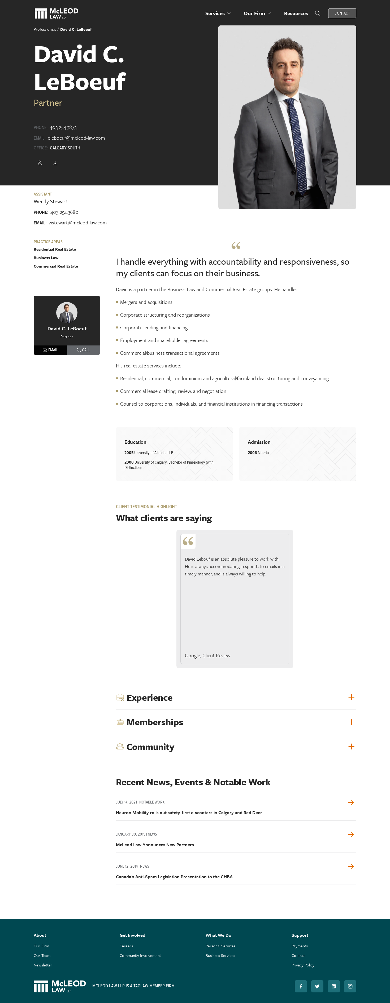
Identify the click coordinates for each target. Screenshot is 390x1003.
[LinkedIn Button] (334, 986)
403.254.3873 (63, 127)
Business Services (220, 955)
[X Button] (317, 986)
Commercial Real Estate (56, 266)
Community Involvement (140, 955)
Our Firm (41, 945)
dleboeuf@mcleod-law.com (76, 137)
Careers (126, 945)
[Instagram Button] (350, 986)
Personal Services (220, 945)
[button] (218, 13)
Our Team (42, 955)
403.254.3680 (64, 211)
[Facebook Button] (301, 986)
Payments (300, 945)
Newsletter (43, 965)
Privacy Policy (303, 965)
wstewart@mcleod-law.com (78, 222)
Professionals (45, 29)
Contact (298, 955)
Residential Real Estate (55, 249)
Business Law (46, 257)
